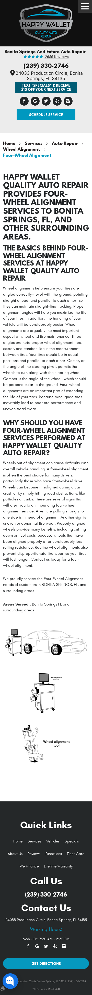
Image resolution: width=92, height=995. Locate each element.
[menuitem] (17, 841)
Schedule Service (46, 114)
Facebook (24, 101)
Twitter (46, 101)
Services (33, 143)
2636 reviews (56, 57)
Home (9, 143)
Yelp (57, 101)
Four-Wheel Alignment (27, 155)
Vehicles (53, 841)
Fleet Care (75, 854)
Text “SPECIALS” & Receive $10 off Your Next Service (46, 87)
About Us (15, 854)
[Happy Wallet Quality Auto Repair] (46, 22)
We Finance (29, 866)
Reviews (34, 854)
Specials (72, 841)
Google (35, 101)
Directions (53, 854)
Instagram (68, 101)
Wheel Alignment (21, 149)
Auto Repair (65, 143)
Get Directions (46, 963)
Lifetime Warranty (58, 866)
